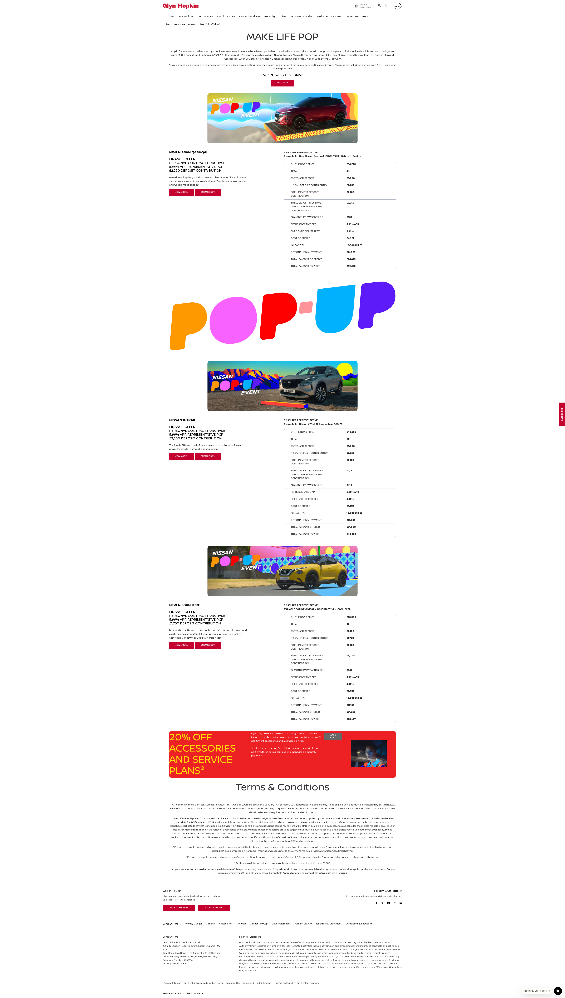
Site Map (241, 924)
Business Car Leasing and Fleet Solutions (248, 983)
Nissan (202, 24)
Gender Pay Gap (259, 924)
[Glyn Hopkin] (180, 6)
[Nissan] (397, 6)
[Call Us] (386, 6)
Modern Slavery (303, 924)
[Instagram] (395, 903)
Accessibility (225, 924)
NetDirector (169, 993)
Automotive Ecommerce (190, 993)
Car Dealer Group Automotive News (203, 983)
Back (168, 24)
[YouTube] (389, 903)
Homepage (191, 24)
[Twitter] (382, 903)
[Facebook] (376, 902)
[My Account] (379, 6)
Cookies (210, 924)
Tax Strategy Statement (329, 924)
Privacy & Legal (193, 924)
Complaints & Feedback (359, 924)
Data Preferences (281, 924)
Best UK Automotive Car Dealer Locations (296, 983)
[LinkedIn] (400, 903)
